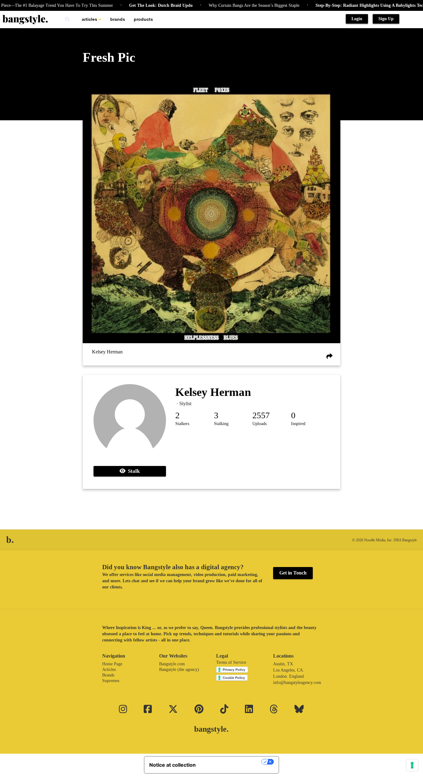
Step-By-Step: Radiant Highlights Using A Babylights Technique (360, 5)
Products (143, 19)
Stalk (132, 471)
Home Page (112, 664)
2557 (261, 415)
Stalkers (182, 423)
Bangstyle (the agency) (179, 669)
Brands (117, 19)
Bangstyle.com (172, 664)
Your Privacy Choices (231, 762)
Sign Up (386, 18)
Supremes (110, 680)
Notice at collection (172, 765)
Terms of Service (231, 662)
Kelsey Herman (107, 351)
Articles (89, 19)
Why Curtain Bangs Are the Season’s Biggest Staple (238, 5)
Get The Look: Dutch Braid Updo (145, 5)
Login (356, 18)
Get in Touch (293, 572)
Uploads (259, 423)
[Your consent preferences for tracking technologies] (412, 765)
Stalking (221, 423)
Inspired (298, 423)
